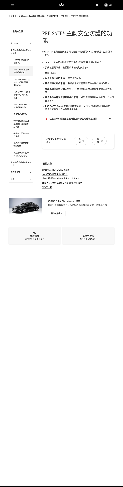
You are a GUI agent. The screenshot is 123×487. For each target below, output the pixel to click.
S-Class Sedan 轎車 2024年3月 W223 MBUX (38, 16)
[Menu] (12, 5)
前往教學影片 (57, 213)
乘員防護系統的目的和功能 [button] (20, 164)
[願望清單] (97, 5)
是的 (80, 141)
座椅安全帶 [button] (15, 172)
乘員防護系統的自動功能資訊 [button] (20, 51)
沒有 (98, 141)
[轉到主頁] (61, 5)
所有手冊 (12, 16)
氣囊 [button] (12, 179)
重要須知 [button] (14, 43)
